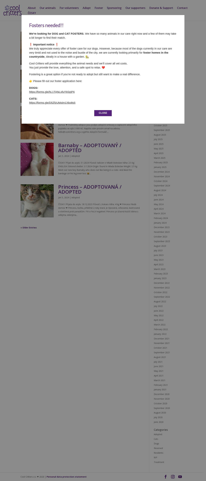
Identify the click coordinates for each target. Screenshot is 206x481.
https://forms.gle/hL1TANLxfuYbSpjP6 (52, 91)
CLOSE (103, 113)
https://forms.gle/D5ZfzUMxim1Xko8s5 (52, 102)
